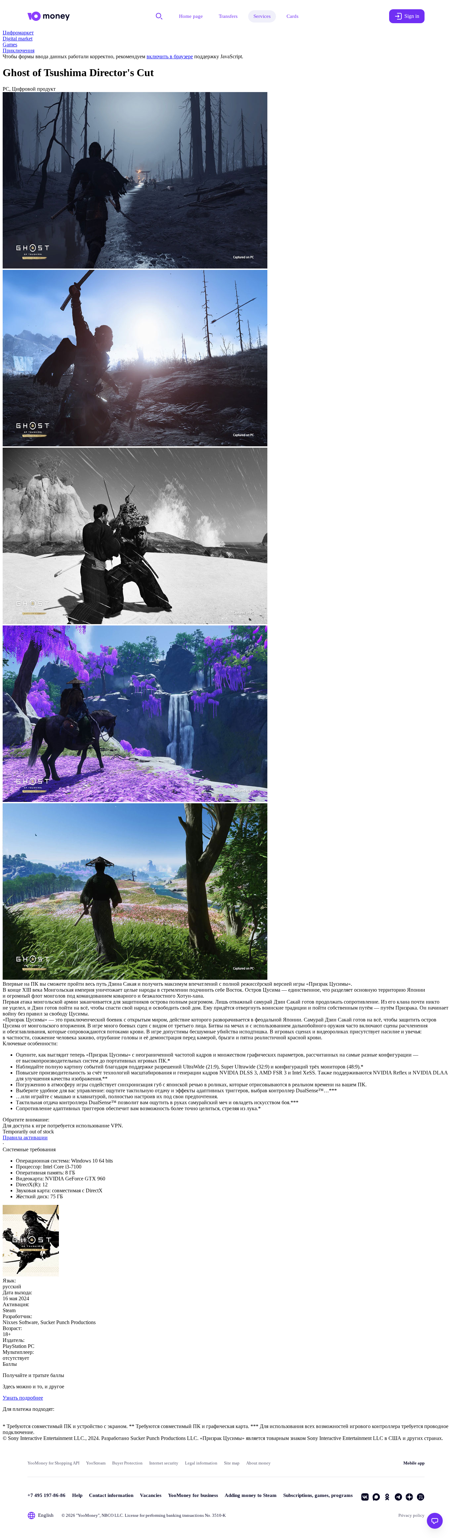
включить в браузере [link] (170, 56)
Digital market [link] (17, 38)
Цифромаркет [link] (18, 32)
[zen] (409, 1497)
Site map (232, 1463)
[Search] (159, 16)
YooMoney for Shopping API (53, 1463)
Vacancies (150, 1495)
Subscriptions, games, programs (318, 1495)
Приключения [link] (18, 50)
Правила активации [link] (25, 1137)
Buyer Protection (127, 1463)
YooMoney (88, 1515)
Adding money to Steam (251, 1495)
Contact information (111, 1495)
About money (258, 1463)
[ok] (387, 1497)
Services (262, 16)
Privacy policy (411, 1515)
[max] (376, 1497)
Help (77, 1495)
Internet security (163, 1463)
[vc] (421, 1497)
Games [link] (10, 44)
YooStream (96, 1463)
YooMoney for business (193, 1495)
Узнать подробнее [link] (23, 1398)
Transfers (228, 16)
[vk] (365, 1497)
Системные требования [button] (29, 1149)
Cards (292, 16)
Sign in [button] (411, 16)
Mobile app (414, 1463)
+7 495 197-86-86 (46, 1495)
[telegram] (398, 1497)
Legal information (201, 1463)
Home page (191, 16)
